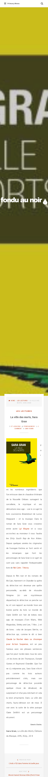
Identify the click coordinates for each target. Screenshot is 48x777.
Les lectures (22, 401)
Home (13, 401)
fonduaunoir (29, 426)
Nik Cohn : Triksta (21, 568)
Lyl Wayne (24, 529)
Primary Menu (13, 3)
